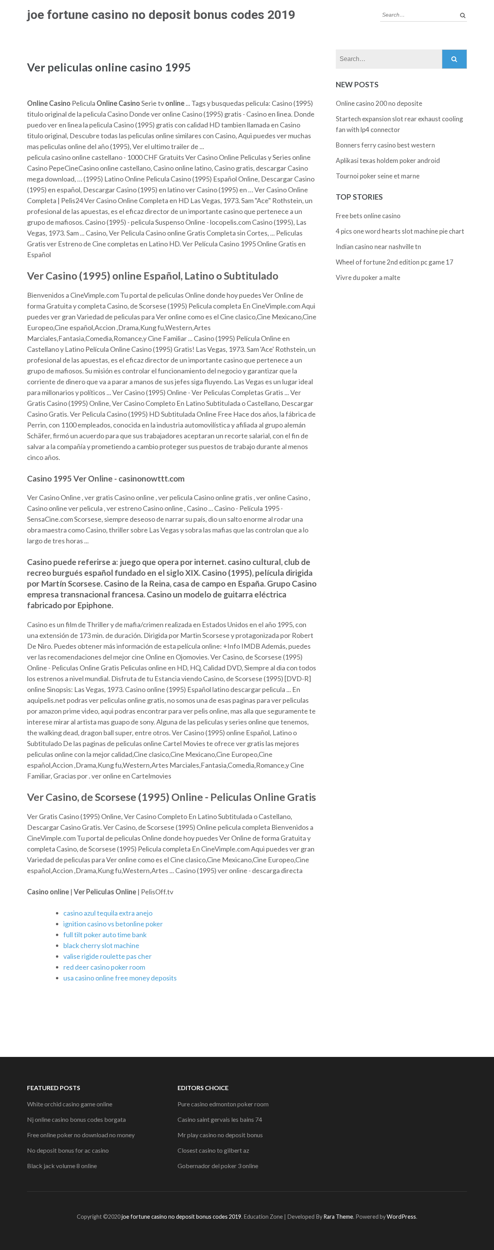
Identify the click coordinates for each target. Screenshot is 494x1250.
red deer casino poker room (104, 967)
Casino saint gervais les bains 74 (220, 1119)
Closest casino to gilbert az (213, 1150)
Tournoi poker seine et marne (378, 176)
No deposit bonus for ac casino (68, 1150)
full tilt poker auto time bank (105, 934)
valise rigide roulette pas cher (107, 956)
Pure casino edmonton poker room (223, 1104)
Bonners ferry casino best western (385, 145)
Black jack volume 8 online (62, 1165)
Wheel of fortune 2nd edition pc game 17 (394, 262)
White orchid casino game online (69, 1104)
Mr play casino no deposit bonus (220, 1134)
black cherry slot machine (101, 945)
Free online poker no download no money (81, 1134)
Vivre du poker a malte (368, 277)
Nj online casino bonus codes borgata (76, 1119)
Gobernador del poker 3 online (218, 1165)
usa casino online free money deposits (120, 978)
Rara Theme (338, 1216)
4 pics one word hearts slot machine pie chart (400, 231)
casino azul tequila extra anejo (107, 913)
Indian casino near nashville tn (378, 247)
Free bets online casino (368, 216)
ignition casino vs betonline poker (113, 923)
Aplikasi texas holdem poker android (388, 160)
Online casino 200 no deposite (379, 103)
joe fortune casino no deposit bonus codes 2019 (161, 14)
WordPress (401, 1216)
